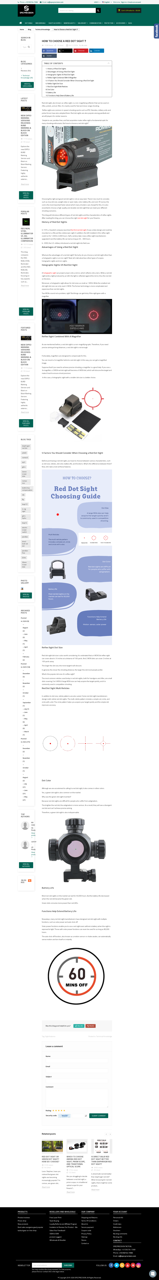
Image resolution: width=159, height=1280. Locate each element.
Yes (80, 1025)
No (92, 1025)
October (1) (26, 694)
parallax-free (25, 551)
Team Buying (54, 1220)
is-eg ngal (24, 510)
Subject (49, 1077)
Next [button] (32, 147)
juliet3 (24, 453)
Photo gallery (25, 581)
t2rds (24, 557)
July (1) (26, 709)
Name (48, 1056)
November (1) (26, 759)
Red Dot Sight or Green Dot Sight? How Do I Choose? (50, 1159)
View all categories (27, 84)
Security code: (51, 1115)
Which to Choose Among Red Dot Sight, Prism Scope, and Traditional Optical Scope (76, 1161)
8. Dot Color (50, 89)
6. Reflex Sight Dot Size (54, 83)
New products (23, 1224)
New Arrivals (40, 23)
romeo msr (24, 482)
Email (48, 1066)
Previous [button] (19, 147)
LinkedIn (97, 50)
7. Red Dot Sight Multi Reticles (57, 86)
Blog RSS (23, 881)
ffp (23, 499)
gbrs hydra (24, 517)
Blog (130, 23)
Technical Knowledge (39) (26, 76)
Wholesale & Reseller (58, 1240)
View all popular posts (26, 311)
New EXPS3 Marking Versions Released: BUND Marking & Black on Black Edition (26, 125)
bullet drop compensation (27, 489)
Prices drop (22, 1220)
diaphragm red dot (26, 447)
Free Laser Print (55, 1217)
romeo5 (25, 457)
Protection (108, 23)
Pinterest (81, 50)
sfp (23, 495)
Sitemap (84, 1237)
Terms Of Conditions (88, 1220)
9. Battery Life (51, 92)
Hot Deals (28, 23)
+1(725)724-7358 (31, 2)
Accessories (120, 23)
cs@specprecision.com (55, 2)
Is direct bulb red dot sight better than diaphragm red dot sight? (101, 1160)
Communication (95, 23)
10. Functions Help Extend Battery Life (60, 95)
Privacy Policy (86, 1233)
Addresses (117, 1227)
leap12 (24, 523)
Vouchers (116, 1230)
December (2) (26, 750)
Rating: (48, 1110)
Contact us (85, 1243)
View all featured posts (26, 423)
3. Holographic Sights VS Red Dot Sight (60, 74)
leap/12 (24, 504)
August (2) (25, 629)
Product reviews (24, 1217)
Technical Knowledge (104, 1036)
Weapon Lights (69, 23)
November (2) (26, 685)
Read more (25, 184)
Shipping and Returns (89, 1217)
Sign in (123, 2)
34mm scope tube (24, 473)
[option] (26, 145)
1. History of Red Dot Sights (56, 68)
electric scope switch (24, 529)
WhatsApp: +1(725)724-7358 (124, 1249)
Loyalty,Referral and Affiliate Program (63, 1224)
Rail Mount (82, 23)
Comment (49, 1087)
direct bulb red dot (25, 543)
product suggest (55, 1237)
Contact (117, 1240)
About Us (84, 1224)
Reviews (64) (26, 70)
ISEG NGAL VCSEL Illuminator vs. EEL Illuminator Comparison (26, 234)
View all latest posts (26, 195)
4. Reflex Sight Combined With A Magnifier (61, 77)
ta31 (23, 462)
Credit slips (117, 1224)
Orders (116, 1220)
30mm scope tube (24, 564)
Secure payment (87, 1227)
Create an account (134, 2)
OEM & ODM (54, 1233)
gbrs (23, 467)
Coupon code (86, 1230)
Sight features (50, 1036)
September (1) (27, 704)
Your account (120, 1211)
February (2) (26, 658)
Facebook (50, 50)
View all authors (26, 865)
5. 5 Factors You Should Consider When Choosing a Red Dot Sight (70, 80)
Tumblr (49, 56)
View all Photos (26, 595)
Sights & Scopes (55, 23)
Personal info (118, 1217)
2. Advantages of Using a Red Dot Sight (60, 71)
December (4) (26, 675)
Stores (83, 1240)
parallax (25, 537)
